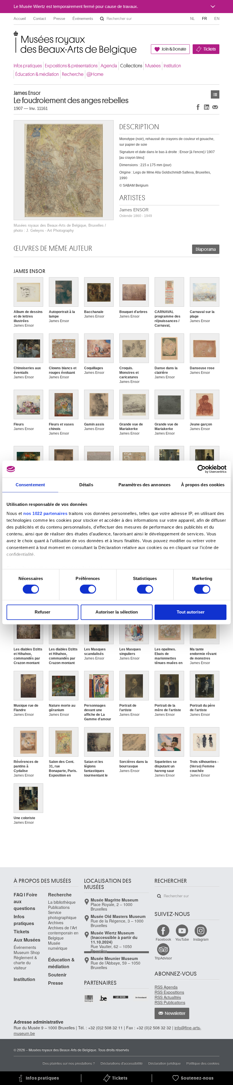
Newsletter (175, 1013)
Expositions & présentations (71, 65)
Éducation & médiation (37, 74)
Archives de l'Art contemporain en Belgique (63, 932)
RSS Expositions (169, 992)
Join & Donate (174, 49)
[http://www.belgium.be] (104, 998)
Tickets (209, 49)
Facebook (163, 939)
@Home (95, 74)
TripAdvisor (163, 957)
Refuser (42, 612)
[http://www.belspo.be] (89, 998)
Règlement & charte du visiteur (25, 962)
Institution (172, 65)
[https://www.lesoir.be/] (121, 996)
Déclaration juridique (164, 1063)
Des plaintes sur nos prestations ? (69, 1063)
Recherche (73, 74)
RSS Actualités (168, 997)
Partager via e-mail (215, 107)
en (216, 18)
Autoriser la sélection (116, 612)
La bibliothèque (62, 902)
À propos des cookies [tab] (203, 484)
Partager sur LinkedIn (206, 107)
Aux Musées (27, 939)
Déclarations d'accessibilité (122, 1063)
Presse (59, 18)
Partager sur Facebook (198, 107)
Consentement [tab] (30, 484)
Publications (59, 907)
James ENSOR (135, 212)
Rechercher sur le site (102, 19)
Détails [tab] (86, 484)
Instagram (201, 939)
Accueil (20, 18)
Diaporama (206, 249)
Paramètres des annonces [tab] (144, 484)
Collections (131, 65)
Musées (153, 65)
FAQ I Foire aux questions (25, 901)
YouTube (182, 939)
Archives (55, 922)
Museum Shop (27, 952)
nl (192, 18)
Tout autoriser (191, 612)
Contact (39, 18)
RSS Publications (170, 1002)
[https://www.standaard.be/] (141, 997)
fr (204, 18)
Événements (82, 18)
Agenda (109, 65)
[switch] (88, 589)
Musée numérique (57, 945)
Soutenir (57, 974)
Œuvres (215, 94)
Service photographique (62, 915)
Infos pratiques (28, 65)
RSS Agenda (166, 987)
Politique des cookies (202, 1063)
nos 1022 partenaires (45, 513)
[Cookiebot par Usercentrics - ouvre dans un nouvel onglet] (201, 469)
